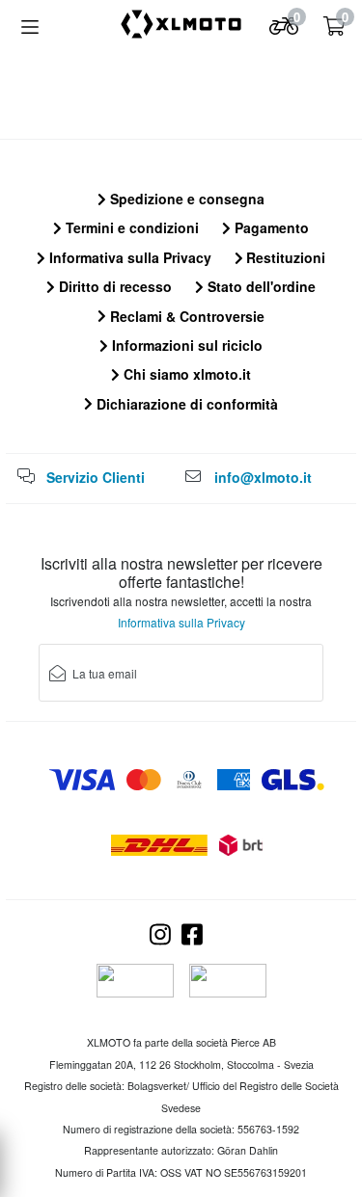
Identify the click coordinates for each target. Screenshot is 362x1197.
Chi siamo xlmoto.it (185, 374)
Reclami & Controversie (185, 316)
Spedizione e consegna (185, 198)
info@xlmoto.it (263, 477)
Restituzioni (283, 257)
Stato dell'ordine (260, 286)
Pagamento (270, 227)
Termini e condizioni (130, 227)
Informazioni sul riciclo (185, 345)
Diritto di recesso (113, 286)
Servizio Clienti (95, 477)
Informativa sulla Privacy (128, 257)
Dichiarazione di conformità (185, 403)
